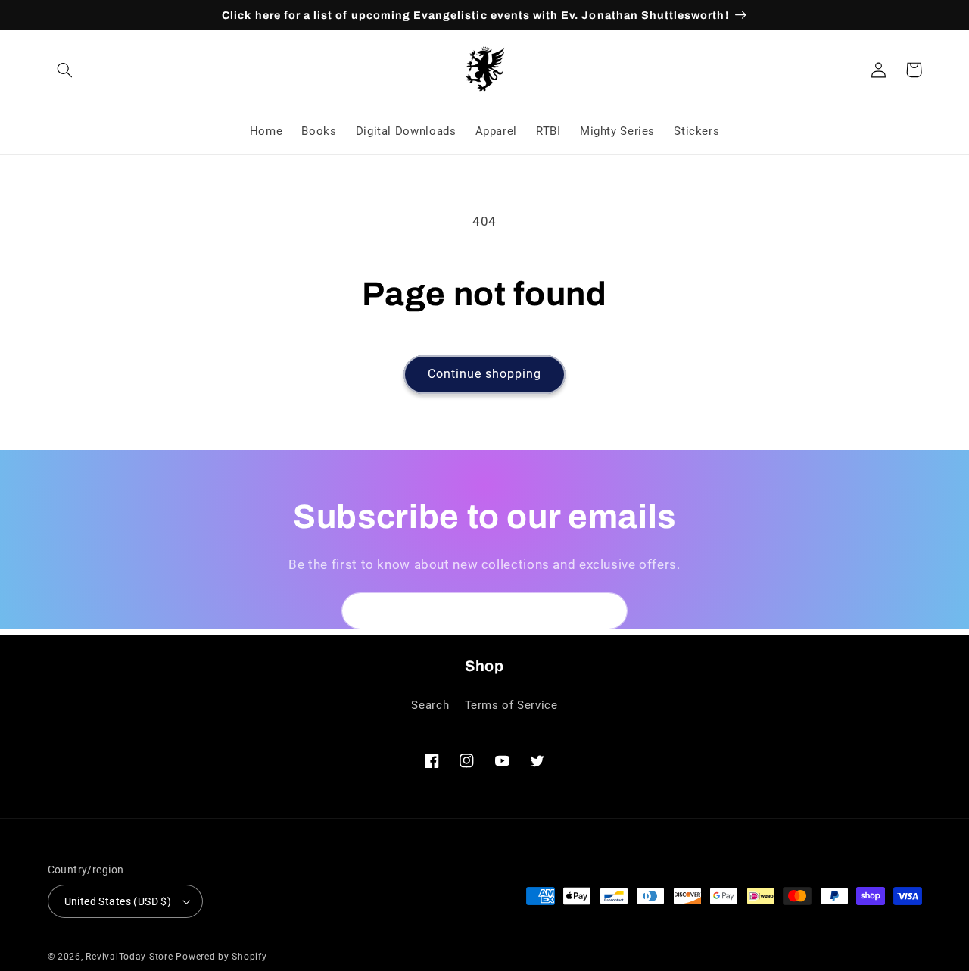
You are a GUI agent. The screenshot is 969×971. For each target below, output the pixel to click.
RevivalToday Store (129, 956)
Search (430, 705)
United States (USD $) (118, 901)
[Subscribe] (609, 610)
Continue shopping (485, 374)
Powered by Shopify (221, 956)
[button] (65, 69)
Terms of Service (511, 705)
